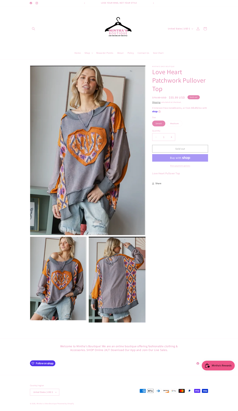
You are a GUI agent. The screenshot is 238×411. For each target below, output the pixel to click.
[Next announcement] (153, 3)
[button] (33, 28)
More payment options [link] (180, 165)
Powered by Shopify (65, 403)
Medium (176, 124)
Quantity (156, 130)
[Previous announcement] (84, 3)
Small (160, 124)
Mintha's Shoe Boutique (47, 403)
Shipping (156, 102)
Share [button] (158, 183)
